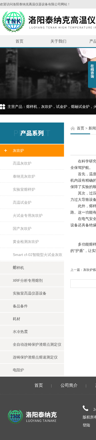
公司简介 (69, 385)
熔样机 (18, 268)
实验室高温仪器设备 (29, 293)
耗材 (16, 319)
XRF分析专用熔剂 (28, 280)
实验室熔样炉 (24, 189)
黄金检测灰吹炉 (26, 241)
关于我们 (58, 41)
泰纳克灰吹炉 (24, 176)
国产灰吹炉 (22, 228)
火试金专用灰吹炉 (28, 215)
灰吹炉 (18, 150)
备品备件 (20, 306)
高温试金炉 (22, 202)
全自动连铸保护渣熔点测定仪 (37, 344)
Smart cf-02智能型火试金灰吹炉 (37, 256)
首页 (19, 41)
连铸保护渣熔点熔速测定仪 (35, 357)
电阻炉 (18, 370)
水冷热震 (20, 331)
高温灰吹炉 (22, 163)
